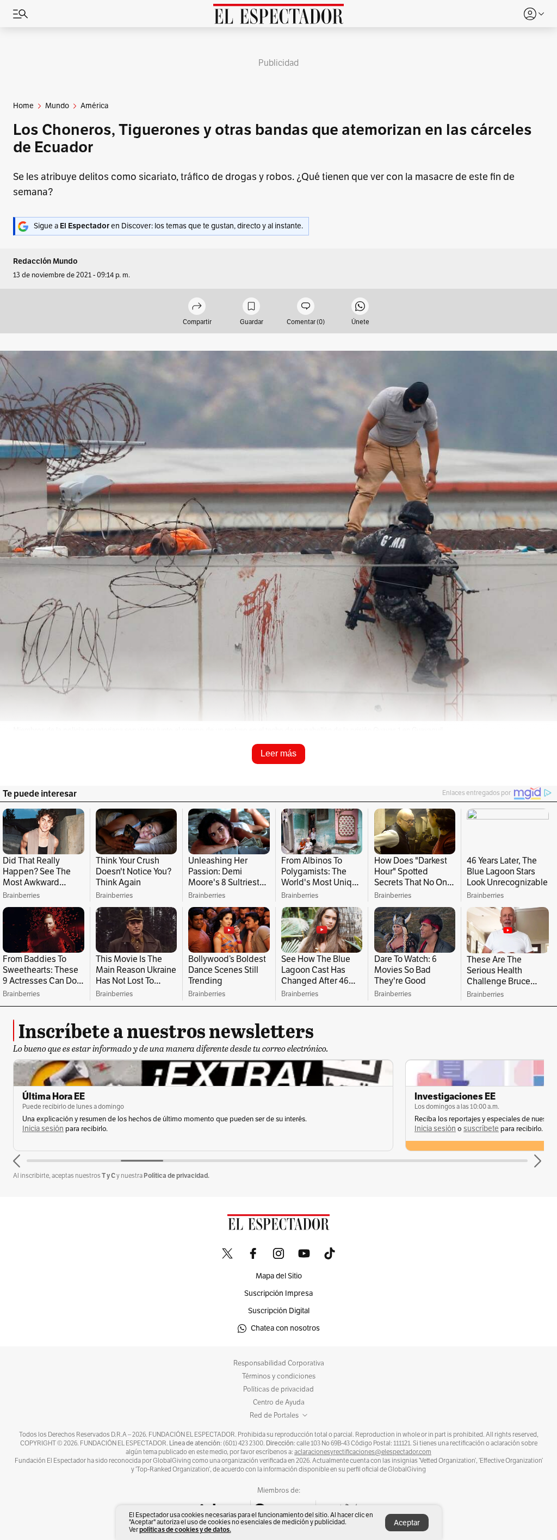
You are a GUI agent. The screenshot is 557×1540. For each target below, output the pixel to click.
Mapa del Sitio (279, 1276)
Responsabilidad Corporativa (278, 1363)
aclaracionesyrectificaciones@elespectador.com (362, 1452)
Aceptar (407, 1522)
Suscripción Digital (279, 1310)
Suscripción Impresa (278, 1293)
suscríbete (89, 1128)
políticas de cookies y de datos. (185, 1529)
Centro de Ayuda (279, 1402)
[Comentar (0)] (305, 306)
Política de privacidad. (176, 1175)
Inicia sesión (43, 1128)
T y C (108, 1175)
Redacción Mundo (45, 261)
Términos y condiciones (278, 1376)
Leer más (278, 753)
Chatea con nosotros (285, 1328)
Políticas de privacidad (278, 1389)
